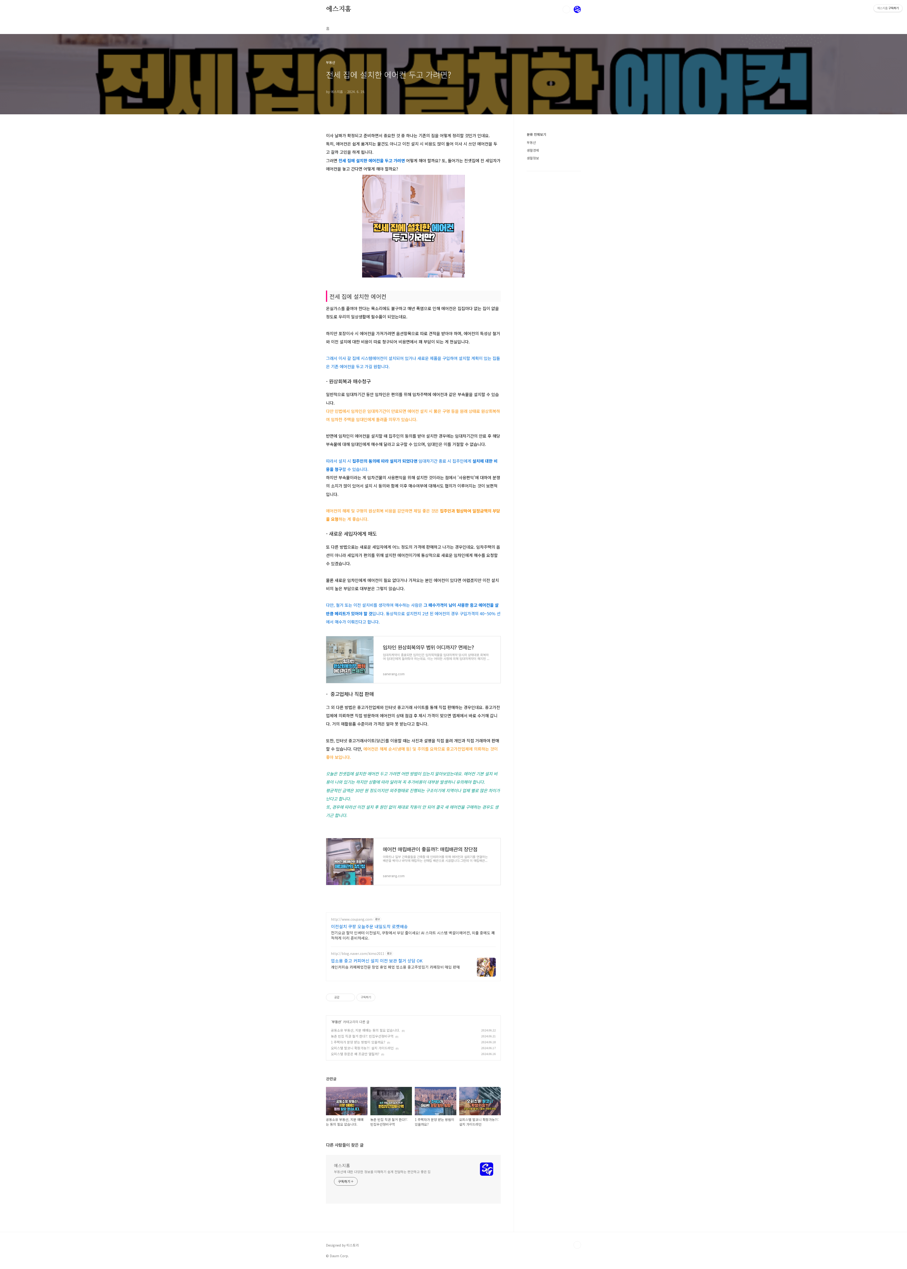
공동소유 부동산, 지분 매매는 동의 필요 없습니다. (365, 1030)
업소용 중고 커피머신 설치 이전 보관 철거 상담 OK (377, 960)
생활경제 (533, 150)
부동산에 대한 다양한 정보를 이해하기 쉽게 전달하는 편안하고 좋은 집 (382, 1171)
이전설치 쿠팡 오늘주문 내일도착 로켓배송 (369, 926)
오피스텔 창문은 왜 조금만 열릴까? (355, 1053)
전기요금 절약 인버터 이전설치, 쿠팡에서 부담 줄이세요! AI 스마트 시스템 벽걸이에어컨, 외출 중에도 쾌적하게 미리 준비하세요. (413, 935)
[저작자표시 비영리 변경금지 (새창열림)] (381, 997)
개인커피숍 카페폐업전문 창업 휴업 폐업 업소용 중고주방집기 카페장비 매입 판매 (395, 967)
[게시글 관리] (350, 997)
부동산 (336, 1021)
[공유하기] (344, 997)
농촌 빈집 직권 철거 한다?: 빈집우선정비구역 (362, 1036)
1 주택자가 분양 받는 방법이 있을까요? (358, 1042)
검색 (566, 9)
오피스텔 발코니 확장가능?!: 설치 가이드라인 (362, 1048)
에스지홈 (338, 9)
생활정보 (533, 158)
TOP (577, 1245)
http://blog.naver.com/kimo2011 (357, 954)
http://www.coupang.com (351, 919)
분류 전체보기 (536, 134)
